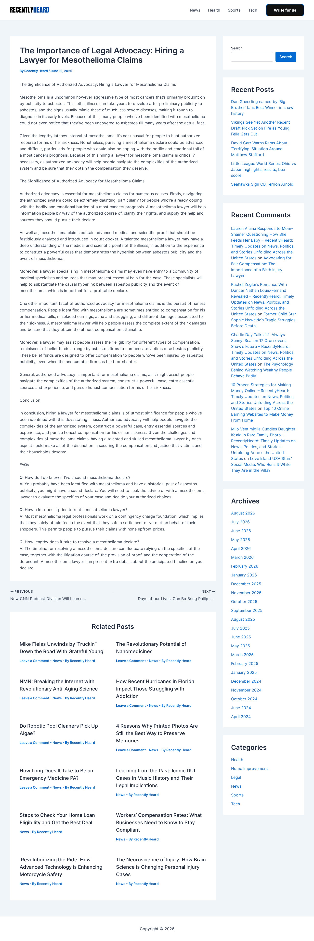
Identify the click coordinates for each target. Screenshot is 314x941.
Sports (234, 10)
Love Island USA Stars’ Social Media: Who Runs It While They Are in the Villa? (261, 464)
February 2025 (244, 663)
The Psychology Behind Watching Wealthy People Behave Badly (262, 370)
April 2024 (241, 716)
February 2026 (244, 566)
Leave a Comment (34, 661)
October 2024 (244, 698)
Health (214, 10)
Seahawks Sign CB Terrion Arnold (262, 184)
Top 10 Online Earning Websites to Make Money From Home (262, 414)
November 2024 (246, 690)
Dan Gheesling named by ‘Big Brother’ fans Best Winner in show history (262, 107)
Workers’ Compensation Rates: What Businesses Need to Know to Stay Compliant (159, 822)
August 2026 (243, 513)
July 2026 (240, 521)
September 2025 (246, 610)
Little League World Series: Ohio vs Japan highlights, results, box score (263, 169)
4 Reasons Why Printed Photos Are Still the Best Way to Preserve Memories (157, 733)
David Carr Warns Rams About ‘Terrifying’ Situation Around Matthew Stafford (259, 148)
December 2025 (246, 583)
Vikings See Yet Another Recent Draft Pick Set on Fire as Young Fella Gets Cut (260, 128)
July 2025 (240, 628)
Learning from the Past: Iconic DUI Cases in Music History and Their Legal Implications (155, 778)
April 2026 (241, 548)
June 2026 (241, 530)
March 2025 (242, 654)
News (195, 10)
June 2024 (241, 707)
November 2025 (246, 592)
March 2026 (242, 557)
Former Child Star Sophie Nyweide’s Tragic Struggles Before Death (263, 319)
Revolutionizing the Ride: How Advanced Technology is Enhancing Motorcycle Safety (61, 867)
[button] (285, 10)
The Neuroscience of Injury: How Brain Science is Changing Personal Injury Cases (161, 867)
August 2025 (243, 619)
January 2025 (244, 672)
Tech (252, 10)
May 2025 (240, 645)
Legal (236, 777)
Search (236, 48)
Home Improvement (249, 768)
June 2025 (241, 636)
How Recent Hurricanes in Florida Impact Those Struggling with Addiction (155, 688)
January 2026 (244, 575)
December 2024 (246, 681)
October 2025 (244, 601)
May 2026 (240, 539)
